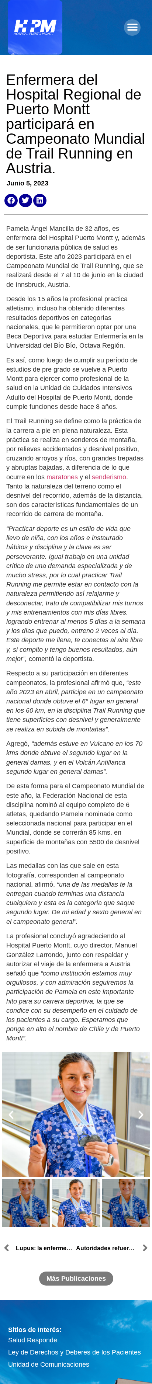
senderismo (109, 477)
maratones (62, 477)
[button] (132, 27)
